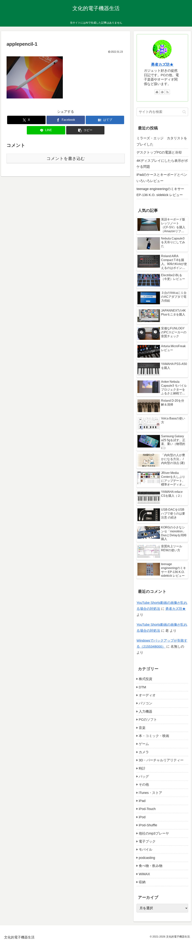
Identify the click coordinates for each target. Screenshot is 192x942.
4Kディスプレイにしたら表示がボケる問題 (162, 164)
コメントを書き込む (65, 158)
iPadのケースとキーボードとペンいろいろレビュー (161, 178)
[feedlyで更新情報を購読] (162, 92)
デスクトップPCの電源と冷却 (159, 152)
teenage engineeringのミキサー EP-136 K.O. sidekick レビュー (160, 192)
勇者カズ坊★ (162, 64)
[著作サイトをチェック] (156, 92)
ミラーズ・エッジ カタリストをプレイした (161, 141)
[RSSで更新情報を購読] (167, 92)
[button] (85, 130)
